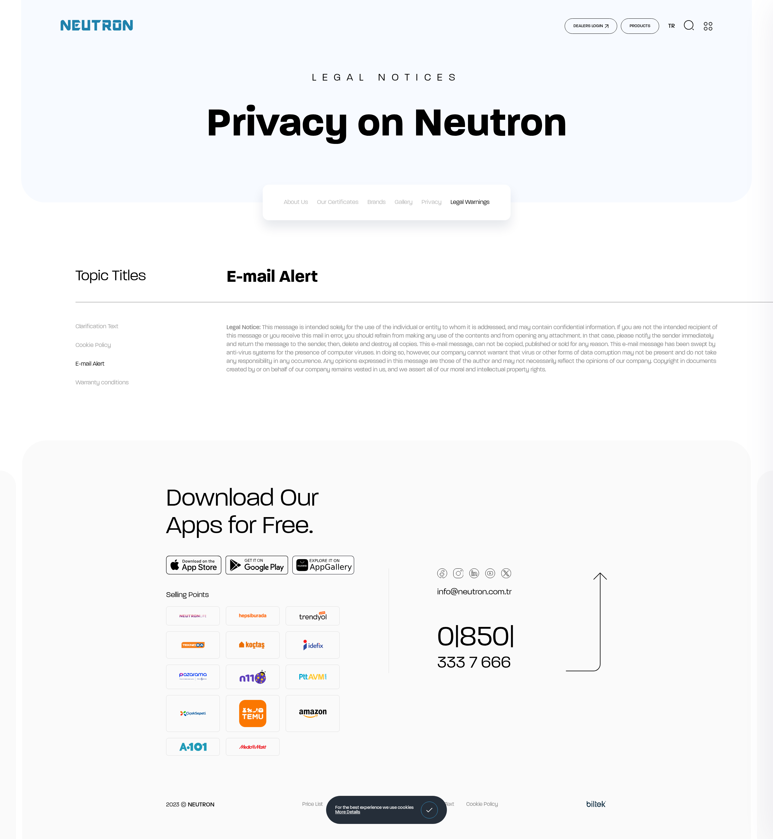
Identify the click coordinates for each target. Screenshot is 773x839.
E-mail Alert (89, 364)
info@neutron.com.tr (474, 592)
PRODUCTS (640, 26)
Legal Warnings (470, 202)
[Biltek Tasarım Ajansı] (596, 805)
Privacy (431, 202)
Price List (312, 804)
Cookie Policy (93, 345)
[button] (429, 810)
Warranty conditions (102, 383)
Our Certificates (337, 202)
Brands (376, 202)
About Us (296, 202)
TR (671, 26)
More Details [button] (347, 812)
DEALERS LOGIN (588, 26)
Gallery (403, 202)
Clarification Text (96, 327)
